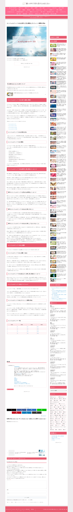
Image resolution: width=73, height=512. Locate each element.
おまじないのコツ (9, 509)
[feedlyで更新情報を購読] (30, 386)
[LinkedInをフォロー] (22, 386)
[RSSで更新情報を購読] (32, 386)
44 (17, 333)
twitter (15, 377)
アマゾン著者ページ (17, 381)
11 (17, 326)
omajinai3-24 (16, 366)
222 (27, 328)
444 (27, 333)
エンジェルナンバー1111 (13, 128)
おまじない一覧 (14, 509)
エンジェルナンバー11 (12, 125)
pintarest (15, 379)
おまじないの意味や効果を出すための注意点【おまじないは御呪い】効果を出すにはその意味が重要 (59, 292)
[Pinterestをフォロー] (26, 386)
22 (17, 328)
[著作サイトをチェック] (14, 386)
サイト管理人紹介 (26, 509)
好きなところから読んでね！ (26, 63)
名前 (7, 489)
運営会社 (32, 509)
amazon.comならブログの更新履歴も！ (20, 382)
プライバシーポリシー (20, 510)
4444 (38, 333)
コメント (9, 479)
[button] (37, 413)
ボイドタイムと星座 (55, 297)
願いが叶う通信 (54, 437)
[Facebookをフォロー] (18, 386)
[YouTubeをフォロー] (21, 386)
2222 (38, 328)
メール (8, 493)
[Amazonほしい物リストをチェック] (27, 386)
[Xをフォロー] (16, 386)
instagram (15, 378)
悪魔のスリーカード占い (56, 438)
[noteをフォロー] (24, 386)
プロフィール (19, 373)
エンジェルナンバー (10, 389)
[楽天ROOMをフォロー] (29, 386)
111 (27, 326)
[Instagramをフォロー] (19, 386)
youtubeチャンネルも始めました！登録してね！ (22, 383)
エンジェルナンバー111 (13, 127)
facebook (15, 380)
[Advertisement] (27, 75)
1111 (37, 326)
